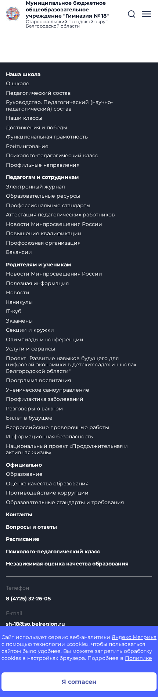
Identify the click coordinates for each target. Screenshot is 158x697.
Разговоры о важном (34, 408)
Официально (24, 465)
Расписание (22, 539)
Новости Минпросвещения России (54, 224)
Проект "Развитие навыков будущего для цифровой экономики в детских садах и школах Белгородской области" (71, 364)
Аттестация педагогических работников (60, 214)
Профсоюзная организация (43, 243)
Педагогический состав (38, 93)
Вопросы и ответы (31, 527)
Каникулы (19, 302)
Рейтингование (27, 146)
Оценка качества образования (47, 483)
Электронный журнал (35, 186)
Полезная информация (37, 283)
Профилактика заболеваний (44, 399)
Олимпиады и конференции (44, 339)
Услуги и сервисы (30, 348)
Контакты (19, 514)
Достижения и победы (36, 127)
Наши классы (24, 118)
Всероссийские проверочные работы (57, 427)
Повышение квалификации (44, 233)
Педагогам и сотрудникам (42, 177)
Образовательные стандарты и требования (65, 502)
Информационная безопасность (49, 436)
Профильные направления (42, 165)
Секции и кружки (30, 330)
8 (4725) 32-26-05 (28, 598)
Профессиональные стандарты (48, 205)
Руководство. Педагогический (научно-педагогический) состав (59, 105)
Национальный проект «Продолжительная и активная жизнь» (67, 449)
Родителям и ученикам (38, 265)
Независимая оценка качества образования (67, 564)
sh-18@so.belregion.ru (35, 624)
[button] (131, 14)
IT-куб (13, 311)
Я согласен (79, 681)
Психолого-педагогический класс (52, 155)
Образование (24, 474)
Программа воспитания (38, 380)
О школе (17, 83)
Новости (17, 292)
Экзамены (19, 320)
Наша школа (23, 74)
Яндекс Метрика (134, 637)
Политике (138, 658)
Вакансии (19, 252)
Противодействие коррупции (47, 492)
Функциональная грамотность (47, 136)
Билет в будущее (29, 417)
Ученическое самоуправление (47, 390)
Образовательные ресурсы (43, 196)
